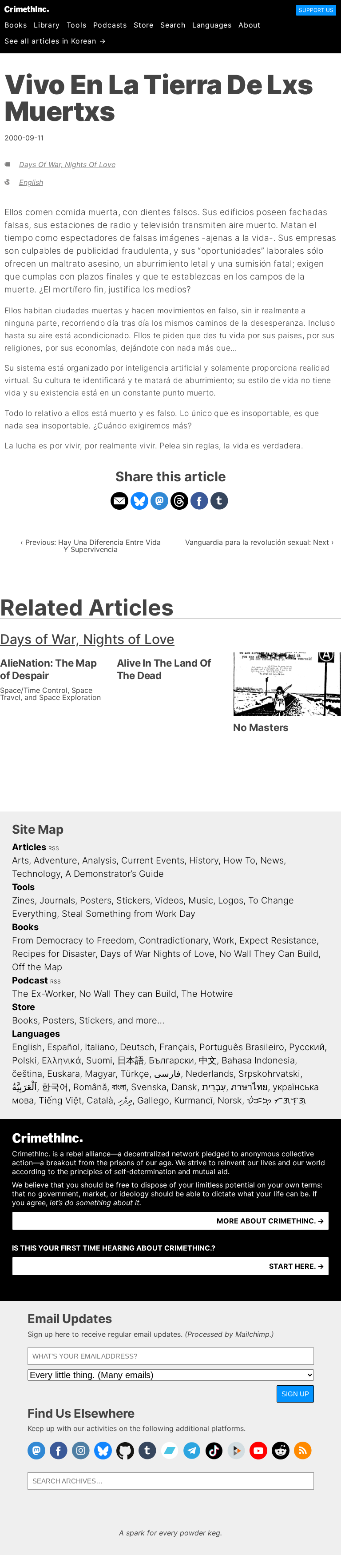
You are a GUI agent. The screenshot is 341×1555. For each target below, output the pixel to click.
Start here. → (296, 1266)
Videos (169, 900)
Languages (212, 24)
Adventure (55, 860)
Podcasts (110, 24)
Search (173, 24)
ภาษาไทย (249, 1087)
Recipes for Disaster (53, 953)
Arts (20, 860)
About (249, 24)
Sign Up (295, 1394)
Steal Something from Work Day (128, 913)
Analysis (99, 860)
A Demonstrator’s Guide (114, 873)
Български (171, 1060)
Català (100, 1100)
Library (47, 24)
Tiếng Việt (60, 1100)
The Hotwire (207, 993)
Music (200, 900)
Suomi (99, 1060)
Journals (57, 900)
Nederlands (210, 1073)
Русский (307, 1047)
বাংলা (119, 1087)
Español (63, 1047)
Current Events (152, 860)
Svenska (149, 1087)
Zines (23, 900)
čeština (27, 1073)
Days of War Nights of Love (157, 953)
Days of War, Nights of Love (67, 164)
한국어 (55, 1087)
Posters (95, 900)
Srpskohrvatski (269, 1073)
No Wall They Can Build (268, 953)
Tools (77, 24)
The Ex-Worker (43, 993)
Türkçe (134, 1073)
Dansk (184, 1087)
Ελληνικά (61, 1060)
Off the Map (37, 967)
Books (15, 24)
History (203, 860)
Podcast (30, 980)
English (31, 182)
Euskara (63, 1073)
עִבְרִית (214, 1087)
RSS (53, 848)
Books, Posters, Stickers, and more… (88, 1020)
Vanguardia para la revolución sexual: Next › (259, 542)
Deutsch (137, 1047)
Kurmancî (193, 1100)
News (272, 860)
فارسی (167, 1073)
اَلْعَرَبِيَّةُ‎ (24, 1087)
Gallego (153, 1100)
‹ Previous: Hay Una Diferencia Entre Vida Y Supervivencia (90, 546)
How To (239, 860)
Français (176, 1047)
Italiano (100, 1047)
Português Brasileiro (241, 1047)
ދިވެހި (125, 1100)
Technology (36, 873)
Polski (24, 1060)
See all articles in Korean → (55, 40)
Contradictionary (173, 940)
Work (223, 940)
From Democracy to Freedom (73, 940)
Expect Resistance (278, 940)
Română (90, 1087)
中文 (208, 1060)
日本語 (130, 1060)
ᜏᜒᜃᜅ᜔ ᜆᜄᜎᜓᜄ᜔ (276, 1100)
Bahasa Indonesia (258, 1060)
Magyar (100, 1073)
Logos (230, 900)
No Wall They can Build (127, 993)
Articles (29, 847)
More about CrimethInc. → (270, 1220)
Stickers (133, 900)
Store (144, 24)
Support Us (316, 10)
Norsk (230, 1100)
